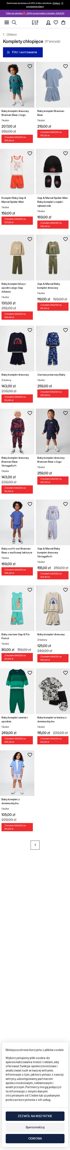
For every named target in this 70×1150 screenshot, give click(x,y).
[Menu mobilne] (6, 22)
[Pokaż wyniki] (14, 22)
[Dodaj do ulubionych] (30, 66)
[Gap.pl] (35, 22)
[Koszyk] (63, 22)
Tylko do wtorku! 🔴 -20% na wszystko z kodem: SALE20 (35, 13)
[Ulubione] (56, 22)
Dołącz (56, 3)
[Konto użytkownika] (48, 22)
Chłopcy (12, 34)
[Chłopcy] (4, 34)
